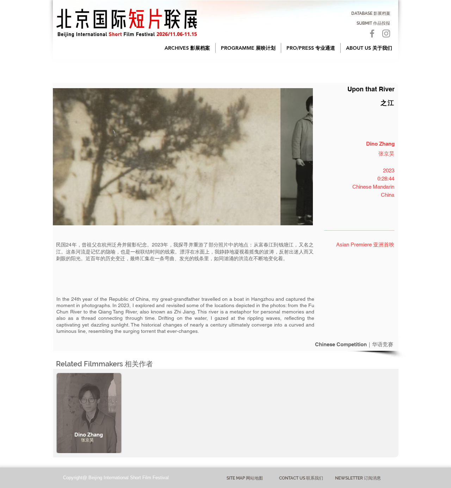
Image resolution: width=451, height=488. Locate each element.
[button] (187, 48)
